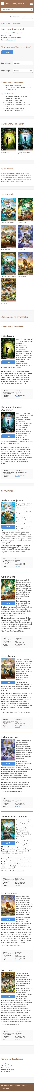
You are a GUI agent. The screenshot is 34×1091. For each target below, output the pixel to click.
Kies (24, 17)
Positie (16, 71)
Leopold (17, 566)
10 (7, 527)
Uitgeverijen (5, 1088)
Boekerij (17, 396)
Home (3, 23)
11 (7, 603)
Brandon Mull (11, 40)
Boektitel (17, 63)
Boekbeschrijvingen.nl (15, 3)
